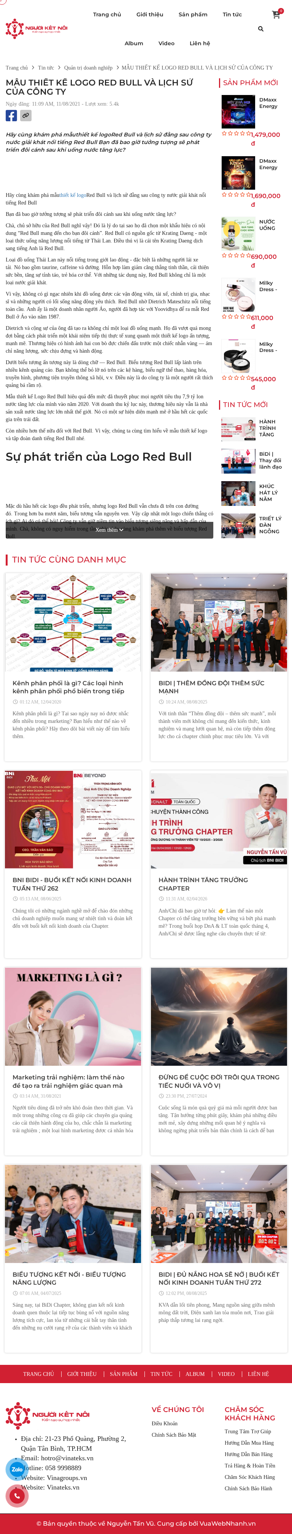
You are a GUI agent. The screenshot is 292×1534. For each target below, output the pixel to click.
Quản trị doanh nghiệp (88, 68)
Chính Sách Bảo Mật (174, 1435)
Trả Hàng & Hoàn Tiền (250, 1466)
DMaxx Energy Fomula (269, 106)
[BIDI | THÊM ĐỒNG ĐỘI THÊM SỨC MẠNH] (219, 623)
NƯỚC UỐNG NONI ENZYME (270, 231)
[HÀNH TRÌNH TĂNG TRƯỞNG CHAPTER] (238, 429)
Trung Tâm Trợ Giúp (248, 1431)
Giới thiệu (149, 14)
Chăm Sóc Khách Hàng (250, 1477)
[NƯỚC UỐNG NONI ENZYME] (238, 234)
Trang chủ (107, 14)
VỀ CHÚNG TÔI (178, 1410)
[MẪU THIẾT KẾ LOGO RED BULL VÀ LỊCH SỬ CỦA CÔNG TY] (36, 29)
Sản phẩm (193, 14)
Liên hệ (200, 43)
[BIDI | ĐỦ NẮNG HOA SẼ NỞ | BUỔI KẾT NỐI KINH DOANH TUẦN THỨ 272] (219, 1214)
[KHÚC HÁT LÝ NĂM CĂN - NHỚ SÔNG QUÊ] (238, 493)
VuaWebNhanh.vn (228, 1523)
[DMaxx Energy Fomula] (238, 112)
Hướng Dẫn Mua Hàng (249, 1443)
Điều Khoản (165, 1423)
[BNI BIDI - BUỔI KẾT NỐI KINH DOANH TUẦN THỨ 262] (73, 820)
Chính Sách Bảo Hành (248, 1488)
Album (134, 43)
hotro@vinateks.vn (67, 1458)
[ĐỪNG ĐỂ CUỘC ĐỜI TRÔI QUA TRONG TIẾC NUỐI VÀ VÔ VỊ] (219, 1017)
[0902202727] (17, 1496)
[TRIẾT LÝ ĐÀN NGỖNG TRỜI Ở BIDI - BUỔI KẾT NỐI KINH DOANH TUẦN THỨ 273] (238, 525)
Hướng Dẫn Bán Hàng (249, 1454)
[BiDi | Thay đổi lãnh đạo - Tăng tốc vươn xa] (238, 461)
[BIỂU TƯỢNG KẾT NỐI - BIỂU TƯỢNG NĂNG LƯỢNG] (73, 1214)
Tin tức (232, 14)
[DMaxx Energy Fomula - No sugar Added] (238, 173)
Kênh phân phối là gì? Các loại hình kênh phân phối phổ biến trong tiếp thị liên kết (68, 691)
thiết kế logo (72, 195)
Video (167, 43)
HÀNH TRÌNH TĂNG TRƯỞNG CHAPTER (271, 434)
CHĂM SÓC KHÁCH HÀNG (250, 1414)
